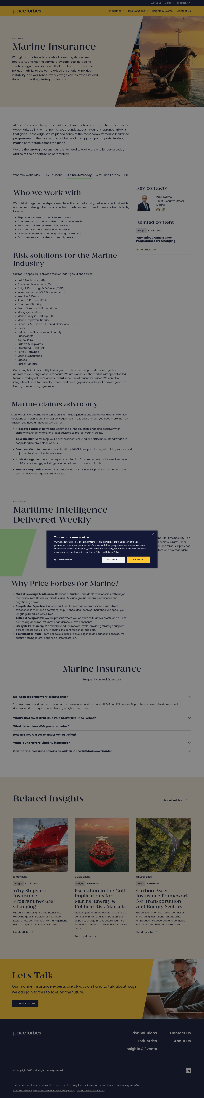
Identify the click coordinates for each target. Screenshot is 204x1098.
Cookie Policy (95, 552)
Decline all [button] (113, 559)
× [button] (153, 534)
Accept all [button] (139, 559)
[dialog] (102, 548)
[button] (63, 559)
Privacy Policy (112, 552)
